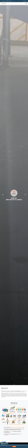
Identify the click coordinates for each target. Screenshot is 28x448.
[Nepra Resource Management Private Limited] (3, 3)
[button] (25, 194)
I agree (14, 446)
